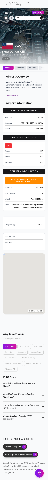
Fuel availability (28, 358)
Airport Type (36, 352)
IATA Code (24, 347)
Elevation (9, 352)
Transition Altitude (13, 363)
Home (4, 3)
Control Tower (11, 358)
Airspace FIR (10, 369)
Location (21, 352)
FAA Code (38, 347)
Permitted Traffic (33, 363)
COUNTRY (32, 68)
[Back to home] (6, 18)
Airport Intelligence (14, 3)
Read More (11, 95)
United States (27, 3)
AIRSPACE (20, 68)
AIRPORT (8, 68)
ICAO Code (10, 347)
